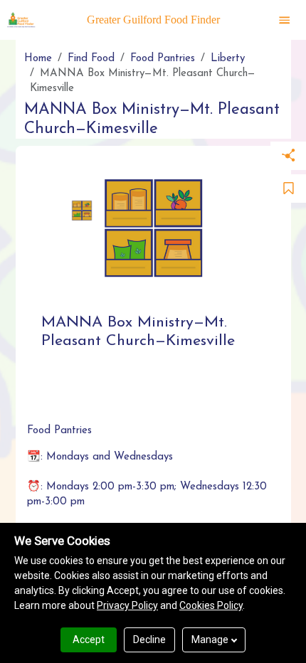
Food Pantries (162, 58)
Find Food (91, 58)
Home (38, 58)
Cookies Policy (211, 605)
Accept (89, 639)
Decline (149, 639)
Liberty (228, 58)
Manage (209, 639)
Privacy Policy (127, 605)
